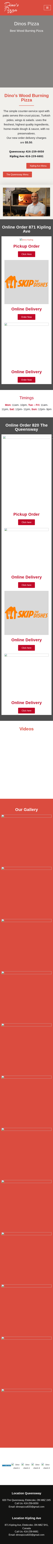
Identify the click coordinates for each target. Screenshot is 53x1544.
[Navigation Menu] (47, 7)
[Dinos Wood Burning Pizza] (11, 7)
